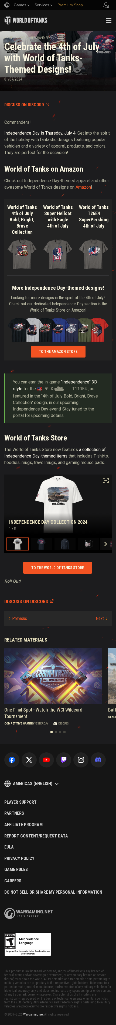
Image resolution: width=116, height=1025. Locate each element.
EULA (9, 847)
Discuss (63, 724)
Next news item (101, 618)
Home (8, 38)
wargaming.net (28, 913)
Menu (108, 20)
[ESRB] (27, 944)
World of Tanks (25, 20)
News (21, 38)
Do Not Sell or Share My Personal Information (53, 892)
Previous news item (18, 618)
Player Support (20, 802)
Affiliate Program (23, 824)
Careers (12, 881)
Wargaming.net (33, 1014)
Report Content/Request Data (36, 836)
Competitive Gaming (19, 724)
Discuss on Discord (24, 104)
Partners (14, 813)
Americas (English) (32, 783)
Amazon (83, 187)
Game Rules (16, 869)
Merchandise (39, 38)
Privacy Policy (19, 858)
